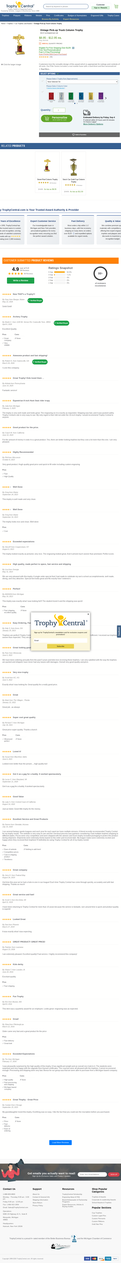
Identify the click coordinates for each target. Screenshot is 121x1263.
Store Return (37, 1203)
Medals (39, 16)
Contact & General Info (41, 1197)
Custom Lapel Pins (99, 1216)
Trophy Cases (113, 16)
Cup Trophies (97, 1213)
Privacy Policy (38, 1205)
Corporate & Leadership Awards (104, 1200)
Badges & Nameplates (77, 16)
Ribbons (28, 16)
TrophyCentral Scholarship (72, 1194)
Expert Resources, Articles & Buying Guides (72, 1205)
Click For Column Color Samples (55, 88)
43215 (94, 122)
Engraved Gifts (97, 16)
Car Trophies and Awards (23, 23)
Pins (48, 16)
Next (106, 98)
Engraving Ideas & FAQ (71, 1197)
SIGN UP (113, 1174)
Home (3, 23)
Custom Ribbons (98, 1221)
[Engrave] (56, 118)
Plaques (16, 16)
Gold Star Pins (97, 1224)
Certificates (59, 16)
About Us (36, 1194)
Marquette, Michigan (10, 1217)
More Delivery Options (93, 124)
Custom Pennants (98, 1218)
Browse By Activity (50, 19)
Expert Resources (71, 19)
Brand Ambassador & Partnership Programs (74, 1201)
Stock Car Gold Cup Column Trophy (74, 180)
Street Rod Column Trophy (47, 179)
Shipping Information (40, 1200)
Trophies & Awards (99, 1197)
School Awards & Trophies (101, 1202)
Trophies (5, 16)
